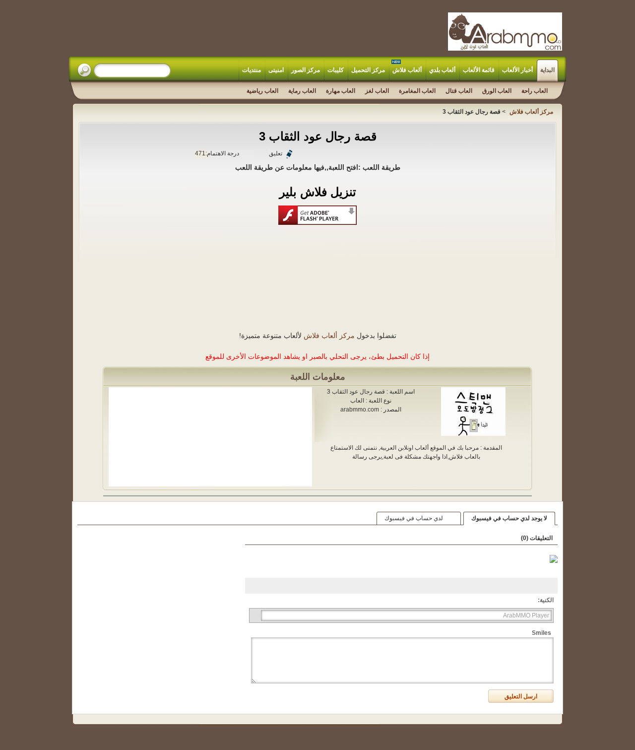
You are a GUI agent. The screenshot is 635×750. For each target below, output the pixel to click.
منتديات (251, 70)
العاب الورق (496, 90)
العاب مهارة (340, 90)
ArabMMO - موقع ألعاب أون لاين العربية (505, 31)
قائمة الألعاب (479, 70)
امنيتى (276, 70)
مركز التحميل (368, 70)
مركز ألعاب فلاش (329, 336)
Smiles (541, 632)
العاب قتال (458, 90)
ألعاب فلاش (407, 70)
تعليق (275, 153)
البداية (547, 70)
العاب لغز (377, 90)
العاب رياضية (262, 90)
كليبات (335, 70)
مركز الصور (305, 70)
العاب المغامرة (417, 90)
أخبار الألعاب (517, 70)
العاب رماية (302, 90)
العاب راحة (534, 90)
